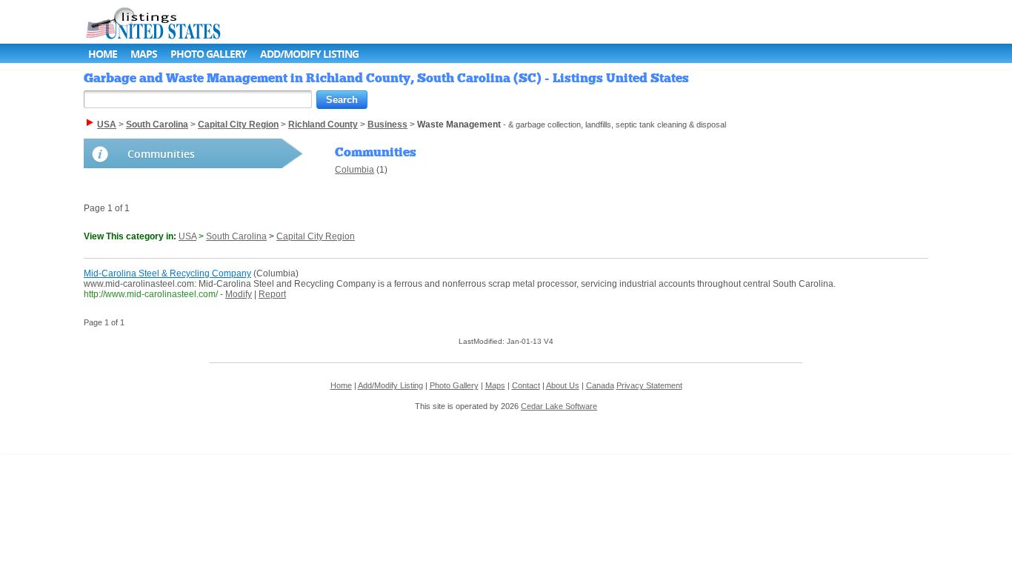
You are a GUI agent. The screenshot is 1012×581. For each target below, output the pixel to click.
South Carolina (236, 236)
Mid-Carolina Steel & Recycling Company (167, 273)
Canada (600, 385)
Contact (526, 385)
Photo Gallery (208, 54)
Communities (161, 154)
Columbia (354, 170)
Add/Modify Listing (309, 54)
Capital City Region (315, 236)
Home (102, 54)
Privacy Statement (649, 385)
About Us (562, 385)
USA (187, 236)
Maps (143, 54)
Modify (238, 294)
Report (272, 294)
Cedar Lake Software (559, 406)
